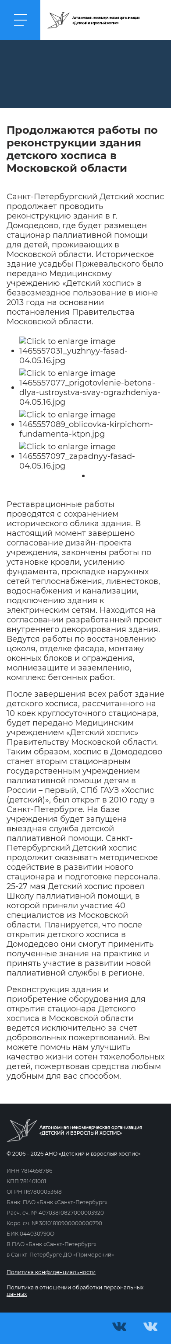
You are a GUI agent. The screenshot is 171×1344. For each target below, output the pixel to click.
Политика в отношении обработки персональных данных (75, 1290)
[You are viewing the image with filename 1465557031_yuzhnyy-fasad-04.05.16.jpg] (91, 350)
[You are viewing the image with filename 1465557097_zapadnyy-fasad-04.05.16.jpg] (91, 456)
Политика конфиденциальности (51, 1272)
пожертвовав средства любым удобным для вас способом (84, 1071)
